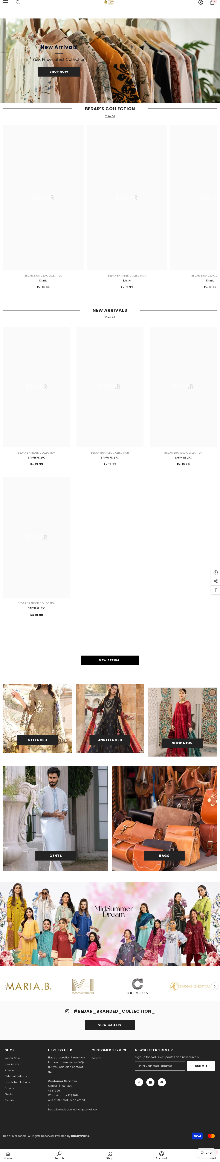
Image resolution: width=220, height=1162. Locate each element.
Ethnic (43, 280)
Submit (201, 1066)
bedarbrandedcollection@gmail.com (74, 1109)
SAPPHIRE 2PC (37, 457)
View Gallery (110, 1025)
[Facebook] (139, 1082)
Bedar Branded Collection (43, 275)
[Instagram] (150, 1082)
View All (110, 116)
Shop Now (59, 72)
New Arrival (110, 660)
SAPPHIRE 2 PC (110, 457)
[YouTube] (162, 1082)
